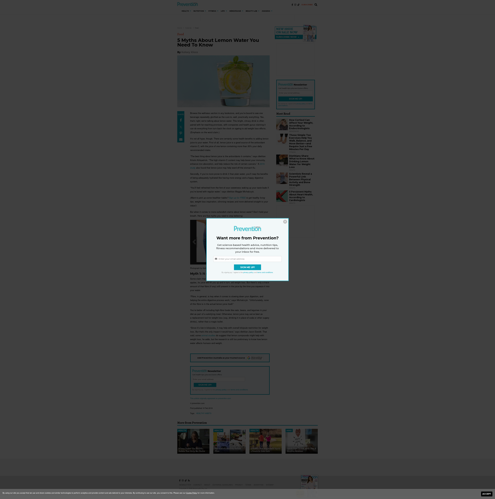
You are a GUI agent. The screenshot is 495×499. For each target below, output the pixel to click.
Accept (486, 494)
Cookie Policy (191, 493)
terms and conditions (265, 272)
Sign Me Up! (247, 267)
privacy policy (248, 272)
